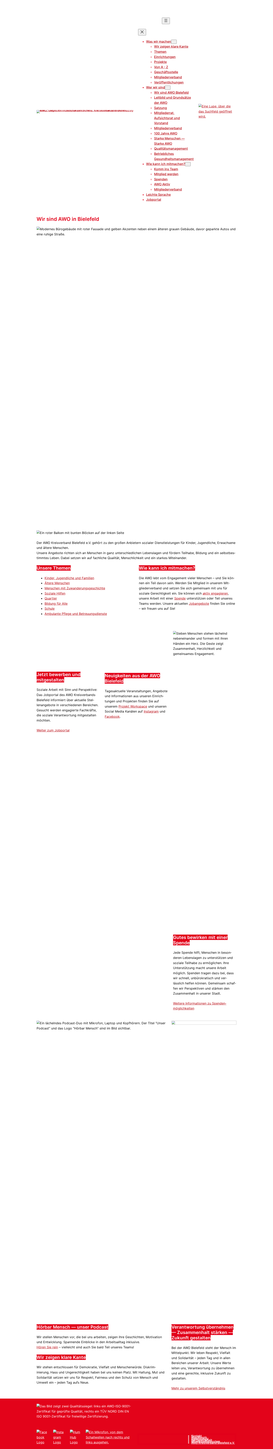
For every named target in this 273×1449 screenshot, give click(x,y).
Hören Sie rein (47, 1347)
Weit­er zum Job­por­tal (53, 730)
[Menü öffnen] (166, 21)
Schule (50, 608)
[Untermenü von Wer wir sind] (167, 88)
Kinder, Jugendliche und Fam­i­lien (69, 578)
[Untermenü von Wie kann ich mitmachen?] (188, 164)
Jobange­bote (199, 604)
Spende (180, 598)
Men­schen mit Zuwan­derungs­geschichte (75, 588)
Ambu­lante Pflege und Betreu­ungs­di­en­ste (76, 614)
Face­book (112, 717)
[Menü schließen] (142, 32)
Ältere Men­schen (57, 583)
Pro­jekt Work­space (133, 706)
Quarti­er (51, 598)
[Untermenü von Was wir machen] (174, 42)
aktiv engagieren (215, 593)
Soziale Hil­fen (55, 593)
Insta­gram (151, 711)
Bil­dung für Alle (56, 604)
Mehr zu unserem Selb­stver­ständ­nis (198, 1388)
